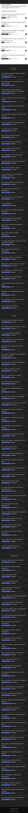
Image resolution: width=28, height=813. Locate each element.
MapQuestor (13, 192)
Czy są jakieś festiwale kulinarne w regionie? (12, 320)
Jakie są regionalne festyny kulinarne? (11, 148)
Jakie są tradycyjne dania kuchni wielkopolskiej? (13, 596)
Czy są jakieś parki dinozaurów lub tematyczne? (13, 615)
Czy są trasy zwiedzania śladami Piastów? (12, 693)
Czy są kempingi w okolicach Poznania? (11, 638)
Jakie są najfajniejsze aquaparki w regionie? (12, 434)
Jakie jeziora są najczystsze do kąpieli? (11, 141)
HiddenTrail (13, 301)
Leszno (3, 50)
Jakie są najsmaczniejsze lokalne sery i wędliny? (13, 403)
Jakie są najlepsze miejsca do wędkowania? (12, 797)
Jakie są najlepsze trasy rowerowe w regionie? (13, 474)
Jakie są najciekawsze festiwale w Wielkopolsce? (13, 680)
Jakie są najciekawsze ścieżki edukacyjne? (12, 539)
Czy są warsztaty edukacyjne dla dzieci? (11, 525)
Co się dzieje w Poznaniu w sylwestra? (11, 783)
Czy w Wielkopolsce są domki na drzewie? (12, 270)
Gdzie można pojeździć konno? (9, 447)
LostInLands (13, 130)
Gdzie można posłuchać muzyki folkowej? (12, 182)
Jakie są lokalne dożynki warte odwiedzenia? (12, 686)
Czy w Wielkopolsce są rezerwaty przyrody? (12, 299)
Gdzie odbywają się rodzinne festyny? (11, 760)
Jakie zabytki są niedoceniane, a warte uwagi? (13, 263)
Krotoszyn (3, 17)
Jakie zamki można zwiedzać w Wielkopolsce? (13, 362)
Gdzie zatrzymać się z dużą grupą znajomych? (13, 122)
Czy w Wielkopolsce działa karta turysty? (12, 154)
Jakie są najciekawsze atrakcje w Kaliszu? (12, 197)
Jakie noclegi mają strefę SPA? (9, 574)
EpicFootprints (14, 101)
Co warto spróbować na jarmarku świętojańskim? (13, 512)
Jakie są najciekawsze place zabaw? (10, 481)
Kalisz (3, 42)
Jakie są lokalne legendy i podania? (10, 381)
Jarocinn (10, 34)
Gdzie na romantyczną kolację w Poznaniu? (12, 339)
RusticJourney (13, 124)
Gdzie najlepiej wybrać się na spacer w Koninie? (13, 326)
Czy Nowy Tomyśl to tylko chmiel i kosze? (12, 453)
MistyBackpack (8, 50)
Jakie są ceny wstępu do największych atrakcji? (13, 440)
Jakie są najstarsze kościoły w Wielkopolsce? (12, 652)
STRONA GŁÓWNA (15, 7)
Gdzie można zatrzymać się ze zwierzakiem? (12, 737)
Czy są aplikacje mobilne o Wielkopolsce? (12, 602)
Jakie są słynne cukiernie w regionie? (10, 167)
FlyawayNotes (13, 184)
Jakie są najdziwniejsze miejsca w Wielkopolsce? (13, 608)
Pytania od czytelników (6, 76)
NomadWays (13, 109)
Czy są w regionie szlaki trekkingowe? (11, 333)
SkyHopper (13, 85)
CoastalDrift (7, 42)
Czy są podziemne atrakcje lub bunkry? (11, 665)
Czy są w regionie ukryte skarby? (9, 581)
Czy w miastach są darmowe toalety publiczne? (13, 730)
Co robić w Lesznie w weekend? (9, 129)
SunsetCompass (8, 26)
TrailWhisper (13, 177)
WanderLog (13, 117)
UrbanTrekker (13, 322)
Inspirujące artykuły (14, 808)
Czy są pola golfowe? (6, 203)
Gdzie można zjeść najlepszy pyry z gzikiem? (13, 396)
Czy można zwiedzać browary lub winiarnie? (12, 560)
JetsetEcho (13, 442)
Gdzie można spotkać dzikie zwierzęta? (11, 218)
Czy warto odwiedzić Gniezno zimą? (10, 546)
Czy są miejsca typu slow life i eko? (10, 659)
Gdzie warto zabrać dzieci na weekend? (11, 375)
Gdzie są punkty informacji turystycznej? (11, 518)
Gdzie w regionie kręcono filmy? (9, 306)
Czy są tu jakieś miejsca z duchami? (10, 708)
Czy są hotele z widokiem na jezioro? (10, 369)
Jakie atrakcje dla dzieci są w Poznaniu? (11, 257)
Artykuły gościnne (5, 34)
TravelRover (13, 93)
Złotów (3, 26)
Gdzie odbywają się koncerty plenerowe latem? (13, 161)
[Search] (26, 2)
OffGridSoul (13, 295)
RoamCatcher (13, 76)
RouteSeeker (13, 597)
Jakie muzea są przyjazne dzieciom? (10, 135)
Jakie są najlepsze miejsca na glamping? (11, 276)
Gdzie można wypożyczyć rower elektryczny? (13, 468)
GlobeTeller (8, 17)
